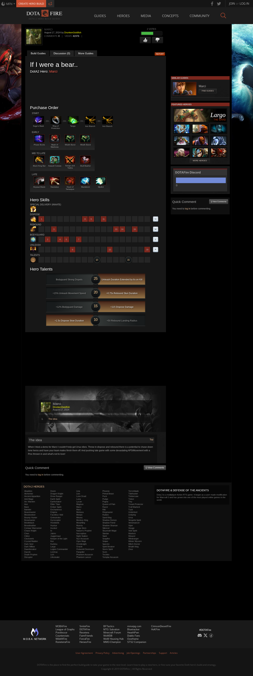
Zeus (130, 549)
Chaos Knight (30, 531)
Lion (78, 494)
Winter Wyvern (135, 541)
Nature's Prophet (83, 531)
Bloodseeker (30, 515)
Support (163, 653)
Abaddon (28, 491)
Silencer (106, 528)
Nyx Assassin (82, 539)
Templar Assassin (110, 557)
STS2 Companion (136, 642)
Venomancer (134, 523)
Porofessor (61, 632)
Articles (174, 653)
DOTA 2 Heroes (34, 486)
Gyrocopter (55, 520)
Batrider (27, 509)
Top (151, 439)
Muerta (79, 525)
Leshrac (54, 552)
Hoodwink (54, 523)
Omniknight (81, 544)
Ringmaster (107, 512)
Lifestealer (55, 557)
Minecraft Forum (112, 632)
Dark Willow (29, 546)
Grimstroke (55, 517)
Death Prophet (30, 554)
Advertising (118, 653)
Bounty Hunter (30, 517)
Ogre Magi (81, 541)
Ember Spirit (55, 507)
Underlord (132, 512)
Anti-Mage (28, 499)
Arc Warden (29, 501)
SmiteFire (84, 626)
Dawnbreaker (30, 549)
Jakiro (53, 533)
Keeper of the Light (58, 539)
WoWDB (107, 635)
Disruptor (28, 557)
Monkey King (82, 520)
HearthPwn (133, 632)
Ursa (130, 517)
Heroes (123, 16)
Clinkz (27, 536)
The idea (52, 419)
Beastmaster (30, 512)
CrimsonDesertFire (161, 626)
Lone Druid (81, 496)
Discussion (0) (62, 53)
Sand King (106, 517)
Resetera (84, 632)
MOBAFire (61, 626)
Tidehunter (133, 494)
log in (40, 474)
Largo (53, 546)
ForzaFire (84, 638)
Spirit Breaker (108, 546)
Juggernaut (55, 536)
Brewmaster (29, 520)
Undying (132, 515)
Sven (104, 552)
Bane (26, 507)
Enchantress (56, 509)
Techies (105, 554)
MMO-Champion (112, 642)
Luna (78, 499)
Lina (78, 491)
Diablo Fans (133, 635)
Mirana (79, 517)
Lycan (79, 501)
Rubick (105, 515)
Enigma (53, 512)
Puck (104, 496)
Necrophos (81, 533)
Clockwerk (29, 539)
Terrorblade (133, 491)
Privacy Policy (102, 653)
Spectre (105, 544)
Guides (100, 16)
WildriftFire (61, 638)
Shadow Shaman (110, 525)
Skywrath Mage (109, 531)
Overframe (133, 638)
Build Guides (38, 53)
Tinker (131, 499)
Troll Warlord (134, 507)
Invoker (53, 528)
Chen (26, 533)
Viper (130, 525)
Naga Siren (81, 528)
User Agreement (84, 653)
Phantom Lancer (83, 557)
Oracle (79, 546)
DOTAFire (84, 629)
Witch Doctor (134, 544)
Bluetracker (133, 629)
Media (146, 16)
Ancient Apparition (32, 496)
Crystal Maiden (31, 541)
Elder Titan (55, 504)
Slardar (105, 533)
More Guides (85, 53)
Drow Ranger (56, 496)
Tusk (130, 509)
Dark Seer (29, 544)
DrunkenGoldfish (72, 32)
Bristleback (29, 523)
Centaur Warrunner (33, 528)
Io (51, 531)
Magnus (80, 504)
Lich (52, 554)
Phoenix (106, 491)
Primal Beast (108, 494)
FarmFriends (86, 635)
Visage (131, 528)
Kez (52, 541)
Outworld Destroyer (85, 549)
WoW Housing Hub (113, 638)
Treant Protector (135, 504)
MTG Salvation (111, 629)
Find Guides (208, 91)
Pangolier (80, 552)
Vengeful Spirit (134, 520)
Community (199, 16)
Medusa (80, 512)
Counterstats (62, 635)
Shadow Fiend (108, 523)
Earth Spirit (55, 499)
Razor (105, 507)
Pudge (105, 499)
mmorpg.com (134, 626)
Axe (26, 504)
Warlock (132, 533)
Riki (104, 509)
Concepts (170, 16)
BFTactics (108, 626)
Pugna (105, 501)
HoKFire (155, 629)
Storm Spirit (107, 549)
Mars (78, 509)
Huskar (53, 525)
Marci (53, 71)
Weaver (131, 536)
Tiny (130, 501)
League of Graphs (65, 629)
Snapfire (106, 539)
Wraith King (133, 546)
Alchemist (28, 494)
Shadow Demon (109, 520)
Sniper (105, 541)
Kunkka (53, 544)
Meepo (79, 515)
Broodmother (30, 525)
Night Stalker (82, 536)
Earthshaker (55, 501)
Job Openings (133, 653)
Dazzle (27, 552)
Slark (104, 536)
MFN (9, 4)
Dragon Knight (56, 494)
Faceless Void (56, 515)
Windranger (133, 539)
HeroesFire (85, 642)
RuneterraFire (63, 642)
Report (160, 54)
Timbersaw (133, 496)
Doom (53, 491)
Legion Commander (59, 549)
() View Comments (155, 467)
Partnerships (149, 653)
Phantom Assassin (84, 554)
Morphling (80, 523)
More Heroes (200, 161)
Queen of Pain (108, 504)
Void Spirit (132, 531)
